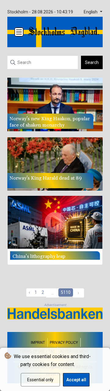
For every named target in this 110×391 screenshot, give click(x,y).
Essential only (40, 379)
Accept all (76, 379)
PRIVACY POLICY (64, 342)
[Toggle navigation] (19, 32)
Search (92, 62)
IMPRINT (38, 342)
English (91, 12)
